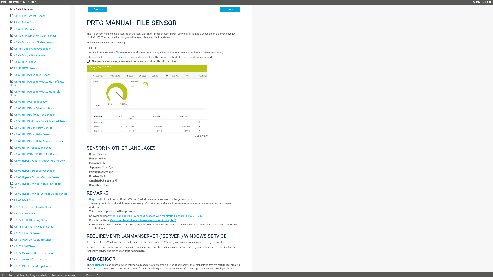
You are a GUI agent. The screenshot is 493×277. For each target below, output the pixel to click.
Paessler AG (93, 275)
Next (229, 9)
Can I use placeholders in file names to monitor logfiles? (143, 220)
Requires (94, 199)
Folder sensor (118, 56)
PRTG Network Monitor (15, 275)
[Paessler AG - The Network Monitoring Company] (482, 2)
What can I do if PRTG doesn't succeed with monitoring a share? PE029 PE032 (156, 215)
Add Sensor (97, 265)
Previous (98, 9)
